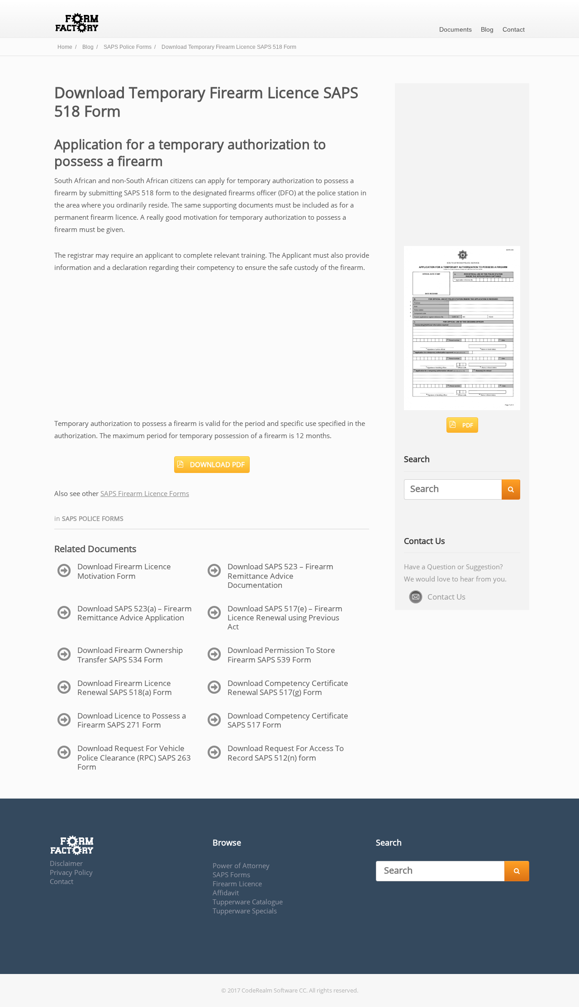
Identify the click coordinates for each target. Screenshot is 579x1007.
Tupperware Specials (245, 910)
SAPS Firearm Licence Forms (144, 493)
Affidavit (226, 892)
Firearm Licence (237, 883)
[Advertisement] (211, 350)
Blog (487, 29)
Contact (514, 29)
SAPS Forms (231, 874)
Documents (455, 29)
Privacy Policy (71, 872)
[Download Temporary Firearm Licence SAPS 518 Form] (462, 407)
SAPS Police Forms (92, 518)
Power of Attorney (241, 865)
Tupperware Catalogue (248, 901)
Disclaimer (66, 863)
